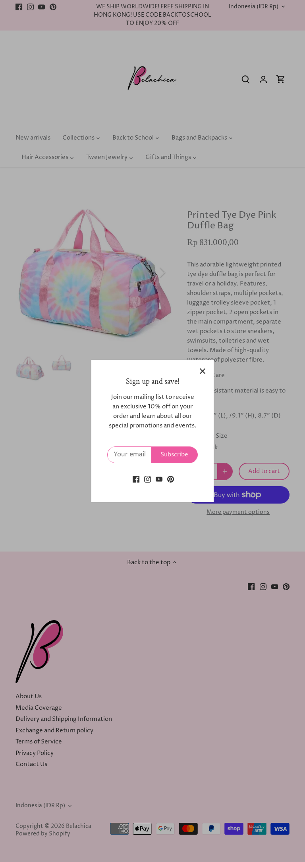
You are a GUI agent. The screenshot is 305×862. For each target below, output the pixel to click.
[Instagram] (147, 479)
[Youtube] (159, 479)
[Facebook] (136, 479)
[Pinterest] (170, 479)
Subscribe (174, 454)
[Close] (202, 371)
